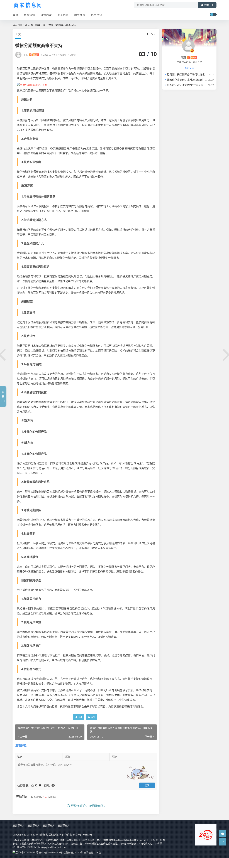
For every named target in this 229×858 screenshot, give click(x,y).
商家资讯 (29, 15)
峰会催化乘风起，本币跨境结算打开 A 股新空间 (193, 79)
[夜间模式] (213, 14)
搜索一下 (209, 5)
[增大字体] (155, 34)
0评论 (71, 54)
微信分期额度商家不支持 (62, 25)
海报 (93, 717)
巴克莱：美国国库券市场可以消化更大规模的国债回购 (197, 74)
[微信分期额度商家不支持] (32, 84)
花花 (30, 54)
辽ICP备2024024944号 (50, 852)
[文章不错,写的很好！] (32, 785)
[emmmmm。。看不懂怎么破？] (36, 785)
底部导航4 (63, 825)
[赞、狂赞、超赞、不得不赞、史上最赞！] (40, 785)
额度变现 (40, 25)
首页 (15, 15)
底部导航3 (48, 825)
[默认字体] (152, 34)
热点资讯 (96, 15)
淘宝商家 (80, 15)
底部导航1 (18, 825)
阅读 (79, 717)
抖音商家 (46, 15)
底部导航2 (33, 825)
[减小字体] (148, 34)
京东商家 (63, 15)
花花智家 (43, 834)
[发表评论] (222, 833)
